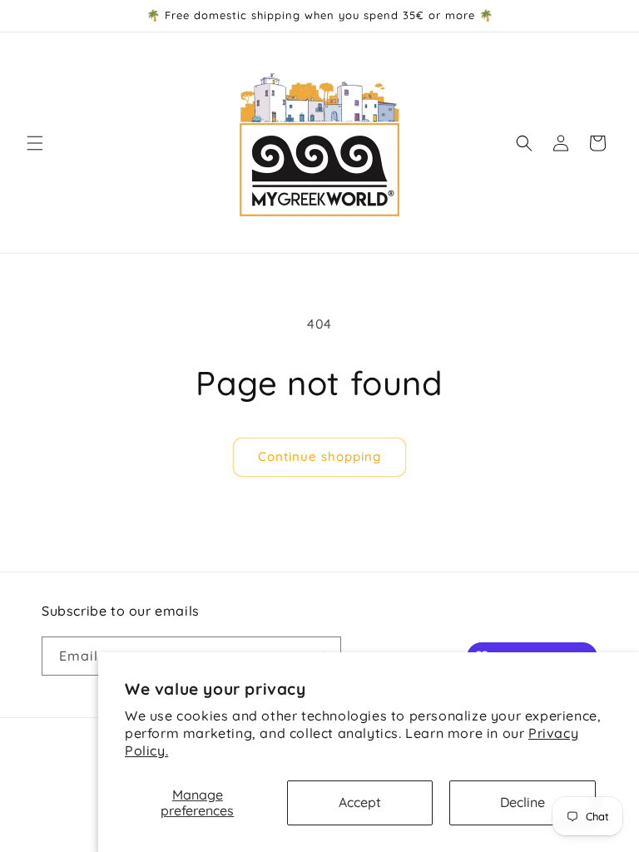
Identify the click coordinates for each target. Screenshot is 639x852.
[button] (35, 143)
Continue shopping (319, 456)
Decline (522, 802)
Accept (360, 802)
